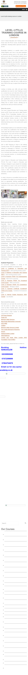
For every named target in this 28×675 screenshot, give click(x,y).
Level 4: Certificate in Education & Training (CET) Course (14, 538)
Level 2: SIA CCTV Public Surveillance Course (12, 634)
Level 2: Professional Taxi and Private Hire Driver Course (15, 645)
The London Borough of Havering (10, 329)
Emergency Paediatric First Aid (13, 606)
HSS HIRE (4, 323)
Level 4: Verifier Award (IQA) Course (15, 584)
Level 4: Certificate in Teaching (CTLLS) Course (13, 554)
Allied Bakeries (5, 335)
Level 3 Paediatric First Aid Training (15, 610)
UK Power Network (6, 315)
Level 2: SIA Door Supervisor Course (15, 630)
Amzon (3, 331)
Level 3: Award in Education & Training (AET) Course (13, 533)
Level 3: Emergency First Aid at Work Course (15, 602)
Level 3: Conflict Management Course (15, 616)
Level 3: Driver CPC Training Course (15, 654)
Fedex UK (4, 317)
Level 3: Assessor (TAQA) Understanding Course (12, 564)
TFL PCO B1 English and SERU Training (14, 650)
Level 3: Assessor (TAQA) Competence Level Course (12, 575)
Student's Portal (21, 6)
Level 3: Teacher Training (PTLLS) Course (14, 549)
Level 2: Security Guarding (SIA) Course (14, 640)
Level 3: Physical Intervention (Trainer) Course (13, 621)
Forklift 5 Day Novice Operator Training (13, 667)
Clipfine (3, 325)
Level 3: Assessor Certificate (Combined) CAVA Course (13, 580)
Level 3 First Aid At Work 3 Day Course (13, 597)
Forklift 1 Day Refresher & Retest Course (14, 658)
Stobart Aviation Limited (7, 333)
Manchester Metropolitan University (11, 321)
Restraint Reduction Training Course (15, 593)
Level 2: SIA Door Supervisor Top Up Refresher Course (15, 626)
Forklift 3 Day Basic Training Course (15, 663)
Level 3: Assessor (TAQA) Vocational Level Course (15, 569)
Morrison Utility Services (8, 319)
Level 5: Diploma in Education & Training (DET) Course (14, 544)
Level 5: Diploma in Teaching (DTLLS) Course (13, 559)
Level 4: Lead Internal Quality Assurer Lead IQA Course (15, 588)
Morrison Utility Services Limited (10, 327)
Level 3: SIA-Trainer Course (12, 613)
